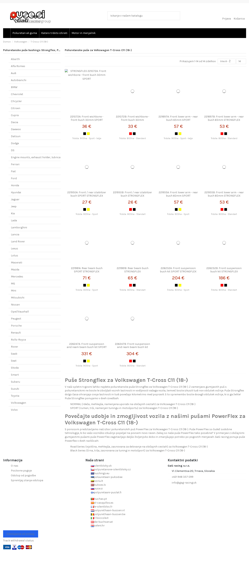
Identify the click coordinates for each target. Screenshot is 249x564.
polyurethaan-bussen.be (109, 514)
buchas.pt (100, 498)
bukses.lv (100, 484)
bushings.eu (101, 473)
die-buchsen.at (103, 521)
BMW (14, 87)
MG (13, 283)
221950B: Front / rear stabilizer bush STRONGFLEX (132, 194)
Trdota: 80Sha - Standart (133, 214)
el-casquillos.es (103, 502)
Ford (14, 178)
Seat (14, 360)
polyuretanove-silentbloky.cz (112, 469)
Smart (15, 374)
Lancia (15, 234)
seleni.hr (99, 525)
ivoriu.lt (98, 481)
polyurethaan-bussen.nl (109, 510)
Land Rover (18, 241)
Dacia (14, 122)
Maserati (16, 262)
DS (12, 150)
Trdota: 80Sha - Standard (132, 138)
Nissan (15, 304)
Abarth (15, 59)
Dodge (15, 143)
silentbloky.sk (103, 465)
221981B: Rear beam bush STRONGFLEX (132, 270)
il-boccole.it (101, 518)
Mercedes (17, 276)
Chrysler (16, 101)
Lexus (14, 248)
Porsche (16, 325)
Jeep (14, 206)
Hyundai (16, 192)
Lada (14, 220)
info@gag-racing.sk (184, 482)
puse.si (98, 488)
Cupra (15, 115)
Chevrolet (17, 94)
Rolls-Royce (18, 339)
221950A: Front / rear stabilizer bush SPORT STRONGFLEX (86, 194)
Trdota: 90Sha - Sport (87, 214)
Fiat (13, 171)
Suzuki (15, 388)
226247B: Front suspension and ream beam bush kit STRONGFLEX (132, 347)
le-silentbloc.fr (103, 506)
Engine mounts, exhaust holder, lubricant (37, 157)
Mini (13, 290)
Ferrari (15, 164)
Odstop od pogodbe (23, 475)
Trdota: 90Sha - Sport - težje (86, 138)
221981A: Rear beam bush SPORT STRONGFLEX (87, 270)
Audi (13, 73)
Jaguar (15, 199)
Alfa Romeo (18, 66)
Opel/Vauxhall (20, 311)
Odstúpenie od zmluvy (20, 534)
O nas (14, 465)
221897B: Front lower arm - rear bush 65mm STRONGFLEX (224, 118)
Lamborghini (19, 227)
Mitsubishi (17, 297)
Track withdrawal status (18, 540)
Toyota (15, 395)
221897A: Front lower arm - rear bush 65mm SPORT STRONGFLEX (178, 120)
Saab (14, 353)
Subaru (15, 381)
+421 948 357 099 (182, 476)
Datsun (15, 136)
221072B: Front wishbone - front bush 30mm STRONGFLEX (132, 120)
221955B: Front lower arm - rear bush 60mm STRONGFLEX (224, 194)
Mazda (15, 269)
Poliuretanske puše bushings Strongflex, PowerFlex (36, 50)
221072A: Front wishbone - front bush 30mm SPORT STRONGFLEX (86, 120)
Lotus (14, 255)
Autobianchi (18, 80)
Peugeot (16, 318)
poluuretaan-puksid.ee (108, 477)
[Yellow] (88, 133)
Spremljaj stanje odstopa (27, 480)
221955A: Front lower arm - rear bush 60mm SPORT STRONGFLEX (178, 196)
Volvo (14, 409)
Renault (16, 332)
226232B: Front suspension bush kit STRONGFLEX (224, 270)
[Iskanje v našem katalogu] (176, 15)
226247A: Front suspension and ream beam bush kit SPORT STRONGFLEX (87, 347)
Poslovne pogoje (21, 470)
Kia (13, 213)
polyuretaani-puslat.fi (107, 492)
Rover (14, 346)
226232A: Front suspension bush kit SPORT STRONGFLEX (178, 270)
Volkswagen (18, 402)
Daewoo (16, 129)
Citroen (15, 108)
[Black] (84, 133)
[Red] (130, 133)
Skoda (15, 367)
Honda (15, 185)
